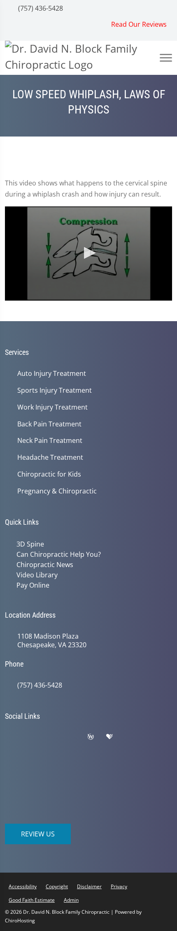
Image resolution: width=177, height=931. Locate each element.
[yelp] (77, 736)
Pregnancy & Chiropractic (57, 491)
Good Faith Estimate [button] (32, 897)
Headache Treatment (50, 457)
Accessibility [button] (23, 884)
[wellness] (96, 736)
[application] (88, 253)
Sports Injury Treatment (54, 390)
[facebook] (36, 736)
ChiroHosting (20, 918)
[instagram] (135, 736)
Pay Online (31, 583)
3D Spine (28, 544)
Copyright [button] (57, 884)
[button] (88, 253)
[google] (15, 736)
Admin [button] (71, 897)
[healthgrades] (115, 736)
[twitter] (56, 736)
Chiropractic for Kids (49, 474)
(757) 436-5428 (39, 8)
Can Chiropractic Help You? (57, 553)
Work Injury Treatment (52, 407)
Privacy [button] (119, 884)
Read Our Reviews (139, 24)
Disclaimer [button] (89, 884)
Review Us (38, 831)
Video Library (35, 573)
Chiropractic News (43, 563)
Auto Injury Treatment (51, 373)
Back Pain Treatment (49, 424)
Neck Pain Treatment (49, 440)
